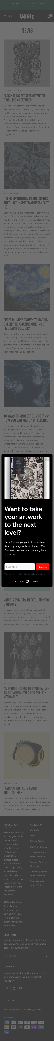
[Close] (48, 458)
